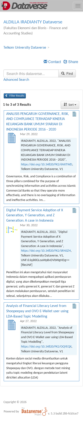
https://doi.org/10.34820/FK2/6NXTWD (46, 164)
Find (69, 73)
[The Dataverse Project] (34, 411)
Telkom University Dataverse (24, 48)
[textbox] (31, 73)
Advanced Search (16, 80)
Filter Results (16, 96)
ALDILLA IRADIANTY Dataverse (32, 22)
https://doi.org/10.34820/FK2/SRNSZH (46, 251)
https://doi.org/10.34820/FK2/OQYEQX (46, 346)
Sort (71, 105)
